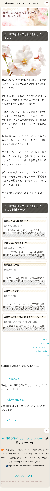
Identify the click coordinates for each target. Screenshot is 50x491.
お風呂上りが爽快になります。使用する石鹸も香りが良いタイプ (25, 327)
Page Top (46, 430)
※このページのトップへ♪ (28, 476)
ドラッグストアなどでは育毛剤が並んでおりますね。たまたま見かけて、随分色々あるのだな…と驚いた (25, 307)
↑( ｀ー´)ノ (45, 355)
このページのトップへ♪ (40, 347)
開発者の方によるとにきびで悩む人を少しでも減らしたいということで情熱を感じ (25, 232)
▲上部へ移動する (42, 351)
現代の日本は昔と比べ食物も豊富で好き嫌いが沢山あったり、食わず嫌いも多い (25, 280)
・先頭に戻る (44, 339)
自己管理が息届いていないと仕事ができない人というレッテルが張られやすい (25, 254)
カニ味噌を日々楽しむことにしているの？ (23, 438)
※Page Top (44, 343)
